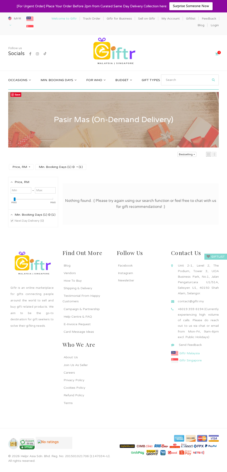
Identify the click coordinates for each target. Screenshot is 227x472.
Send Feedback (190, 345)
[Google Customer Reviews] (54, 444)
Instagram (125, 273)
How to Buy (73, 281)
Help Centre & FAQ (78, 317)
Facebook (125, 265)
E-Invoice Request (77, 324)
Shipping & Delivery (78, 288)
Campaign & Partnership (82, 309)
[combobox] (189, 80)
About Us (71, 357)
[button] (208, 154)
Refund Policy (74, 395)
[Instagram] (37, 54)
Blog (67, 265)
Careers (69, 372)
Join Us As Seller (76, 365)
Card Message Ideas (79, 332)
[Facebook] (30, 54)
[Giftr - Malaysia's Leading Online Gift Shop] (113, 51)
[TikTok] (45, 54)
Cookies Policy (74, 388)
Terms (68, 403)
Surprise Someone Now (191, 6)
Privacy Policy (74, 380)
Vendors (70, 273)
